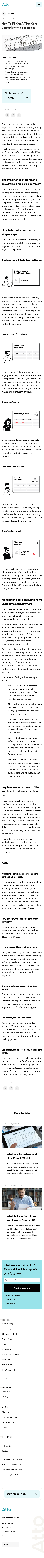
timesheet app (30, 677)
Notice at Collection (8, 1536)
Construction (7, 1391)
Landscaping (7, 1402)
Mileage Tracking (8, 1344)
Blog (4, 1440)
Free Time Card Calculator (12, 1459)
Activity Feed (7, 1364)
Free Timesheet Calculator (12, 1469)
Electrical (5, 1407)
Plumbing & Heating (9, 1417)
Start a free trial (22, 1288)
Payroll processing (9, 1339)
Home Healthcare (8, 1422)
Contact (5, 1451)
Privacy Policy (6, 1527)
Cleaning (5, 1412)
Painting (5, 1396)
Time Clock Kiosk (8, 1370)
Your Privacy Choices (8, 1531)
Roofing (5, 1427)
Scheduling (6, 1329)
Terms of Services (7, 1523)
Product (6, 1319)
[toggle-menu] (39, 4)
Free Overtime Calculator (11, 1464)
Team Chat (6, 1359)
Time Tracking (7, 1323)
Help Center (6, 1446)
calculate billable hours (25, 665)
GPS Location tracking (11, 1334)
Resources (7, 1436)
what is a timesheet (25, 892)
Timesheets (6, 1349)
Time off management (10, 1354)
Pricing (4, 1378)
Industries (6, 1387)
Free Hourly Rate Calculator (12, 1475)
